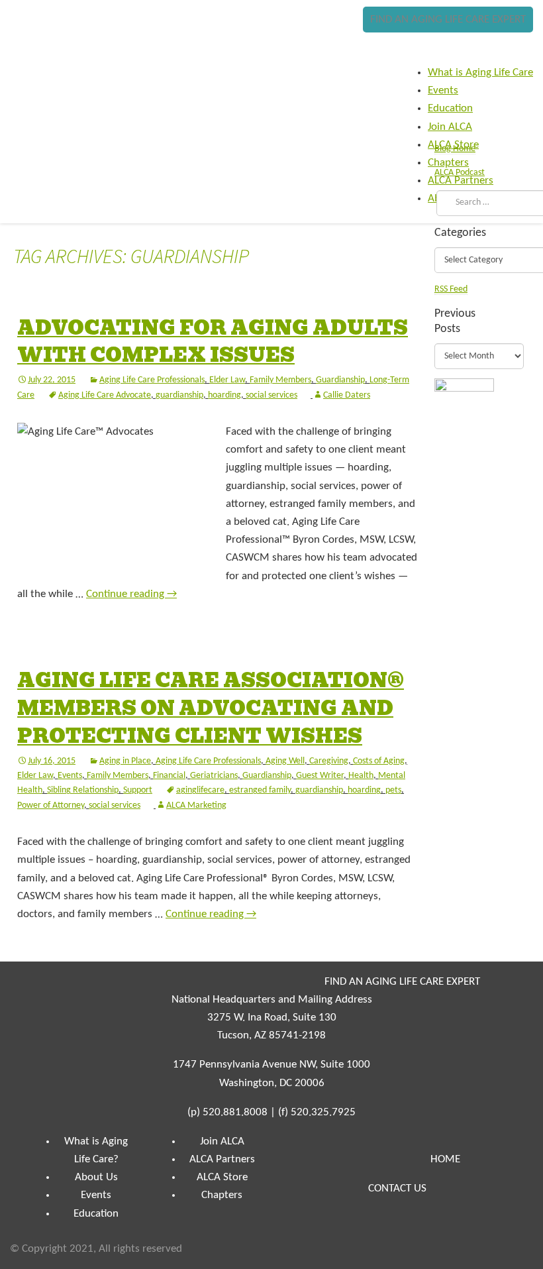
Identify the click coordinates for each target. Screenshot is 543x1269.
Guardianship (340, 380)
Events (70, 776)
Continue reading (131, 594)
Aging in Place (125, 761)
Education (96, 1213)
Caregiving (328, 761)
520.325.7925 (323, 1112)
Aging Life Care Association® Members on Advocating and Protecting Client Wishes (210, 708)
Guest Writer (320, 776)
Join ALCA (222, 1141)
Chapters (221, 1195)
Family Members (280, 380)
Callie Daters (346, 395)
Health (360, 776)
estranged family (260, 790)
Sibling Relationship (83, 790)
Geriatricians (214, 776)
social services (271, 395)
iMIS (50, 44)
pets (393, 790)
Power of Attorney (50, 805)
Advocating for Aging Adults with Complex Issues (212, 342)
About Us (96, 1177)
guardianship (179, 395)
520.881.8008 (235, 1112)
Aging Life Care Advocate (104, 395)
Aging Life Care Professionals (152, 380)
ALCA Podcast (459, 173)
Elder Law (227, 380)
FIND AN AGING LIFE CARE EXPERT (448, 19)
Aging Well (285, 761)
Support (137, 790)
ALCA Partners (222, 1159)
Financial (169, 776)
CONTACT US (397, 1188)
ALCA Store (222, 1177)
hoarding (224, 395)
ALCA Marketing (196, 805)
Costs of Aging (379, 761)
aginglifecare (200, 790)
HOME (445, 1159)
